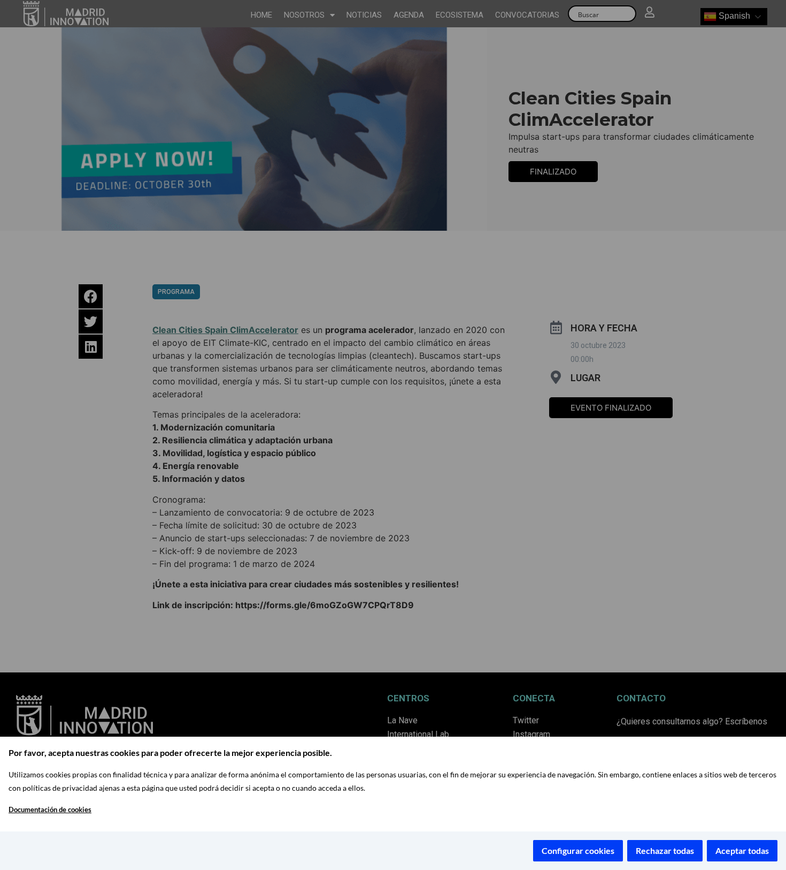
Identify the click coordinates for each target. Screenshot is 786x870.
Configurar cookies (578, 850)
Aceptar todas (742, 850)
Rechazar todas (665, 850)
